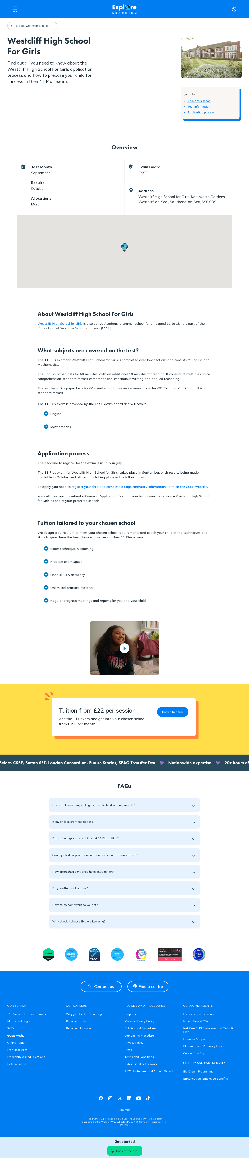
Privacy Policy (133, 1042)
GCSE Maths (15, 1035)
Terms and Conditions (139, 1057)
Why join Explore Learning (84, 1014)
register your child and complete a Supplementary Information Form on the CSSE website (139, 487)
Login (234, 9)
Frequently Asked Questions (26, 1057)
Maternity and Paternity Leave (203, 1046)
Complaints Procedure (139, 1035)
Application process (200, 112)
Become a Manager (79, 1028)
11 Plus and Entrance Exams (26, 1014)
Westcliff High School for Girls (60, 323)
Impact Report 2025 (196, 1021)
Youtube (138, 1098)
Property (130, 1014)
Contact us (104, 986)
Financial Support (195, 1039)
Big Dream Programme (198, 1071)
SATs (10, 1028)
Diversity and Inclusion (198, 1014)
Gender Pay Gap (194, 1053)
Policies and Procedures (140, 1028)
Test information (198, 106)
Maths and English (19, 1021)
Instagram (110, 1098)
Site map (124, 1110)
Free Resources (17, 1050)
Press (128, 1050)
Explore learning (124, 9)
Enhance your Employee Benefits (205, 1078)
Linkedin (129, 1098)
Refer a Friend (16, 1064)
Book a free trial (127, 1151)
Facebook (100, 1098)
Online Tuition (16, 1042)
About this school (199, 101)
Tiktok (148, 1098)
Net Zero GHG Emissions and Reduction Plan (209, 1030)
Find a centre (151, 986)
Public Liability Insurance (141, 1064)
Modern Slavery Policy (139, 1021)
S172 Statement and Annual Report (148, 1071)
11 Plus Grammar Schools (32, 25)
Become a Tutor (76, 1021)
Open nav (15, 9)
